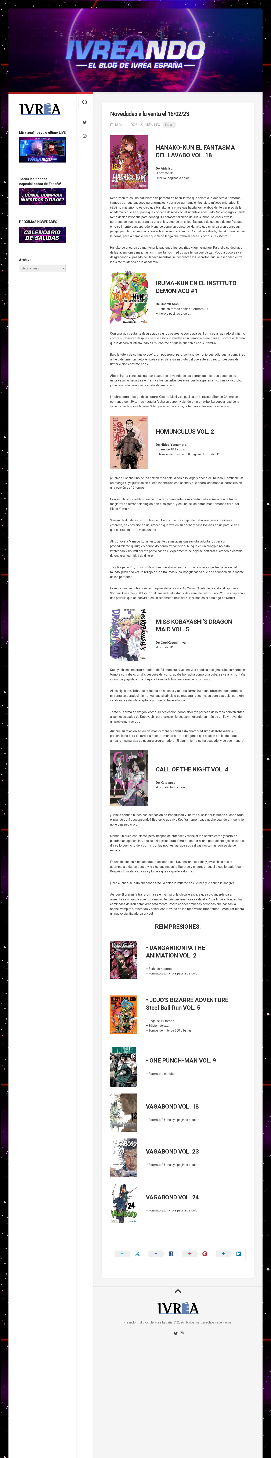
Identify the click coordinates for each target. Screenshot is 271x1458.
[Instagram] (84, 136)
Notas (169, 125)
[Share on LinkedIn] (229, 1254)
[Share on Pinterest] (195, 1254)
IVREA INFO (152, 125)
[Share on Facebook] (161, 1254)
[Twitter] (84, 122)
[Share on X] (127, 1254)
